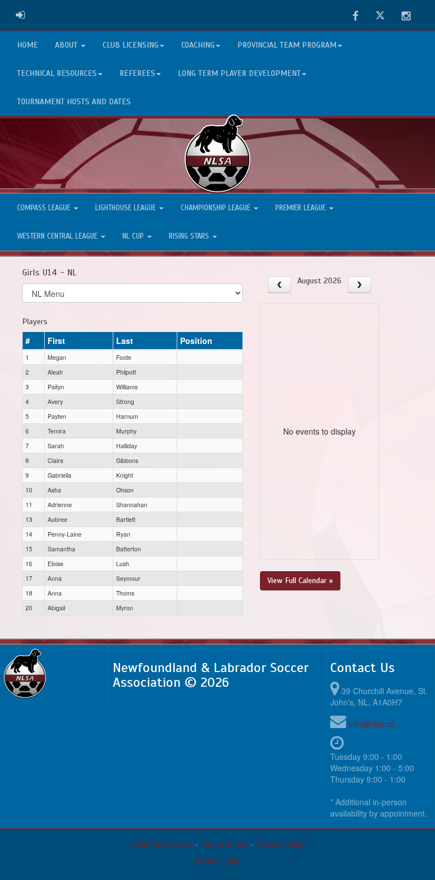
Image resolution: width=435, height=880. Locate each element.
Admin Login (217, 860)
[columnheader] (34, 341)
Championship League (217, 207)
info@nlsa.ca (371, 723)
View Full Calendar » (300, 580)
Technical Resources (57, 73)
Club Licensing (131, 45)
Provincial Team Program (286, 45)
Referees (137, 73)
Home (27, 45)
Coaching (198, 45)
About (67, 45)
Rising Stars (190, 236)
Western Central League (58, 236)
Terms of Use (225, 843)
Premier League (301, 207)
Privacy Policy (280, 843)
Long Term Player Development (239, 73)
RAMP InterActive (161, 843)
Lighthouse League (126, 207)
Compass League (44, 207)
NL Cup (134, 236)
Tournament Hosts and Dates (74, 102)
